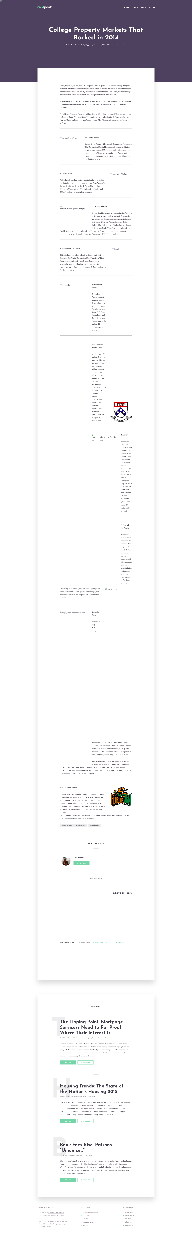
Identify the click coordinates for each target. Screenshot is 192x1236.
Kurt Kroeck (72, 45)
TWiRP (85, 1225)
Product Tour (129, 1215)
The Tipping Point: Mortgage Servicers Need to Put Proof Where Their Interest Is (91, 1027)
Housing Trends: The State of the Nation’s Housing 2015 (92, 1089)
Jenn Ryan (65, 1096)
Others (85, 1219)
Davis (64, 1155)
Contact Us (129, 1225)
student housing (94, 825)
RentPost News (88, 1222)
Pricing (128, 1219)
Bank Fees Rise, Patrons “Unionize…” (86, 1148)
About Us (128, 1222)
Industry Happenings (86, 45)
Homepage (129, 1212)
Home (126, 8)
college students (67, 825)
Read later (86, 1062)
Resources (146, 8)
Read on (68, 1062)
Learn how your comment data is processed (108, 942)
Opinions (93, 1038)
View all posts (81, 863)
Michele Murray (67, 1038)
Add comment (120, 45)
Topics (135, 8)
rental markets (80, 825)
